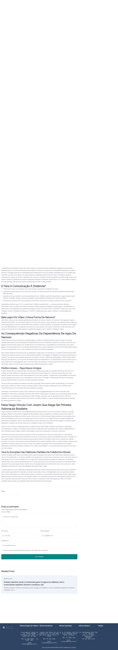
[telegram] (14, 494)
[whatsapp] (10, 494)
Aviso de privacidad (48, 647)
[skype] (18, 494)
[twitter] (7, 494)
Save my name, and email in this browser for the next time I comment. (26, 550)
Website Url (5, 540)
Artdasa (73, 647)
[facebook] (3, 494)
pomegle (56, 340)
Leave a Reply (5, 512)
